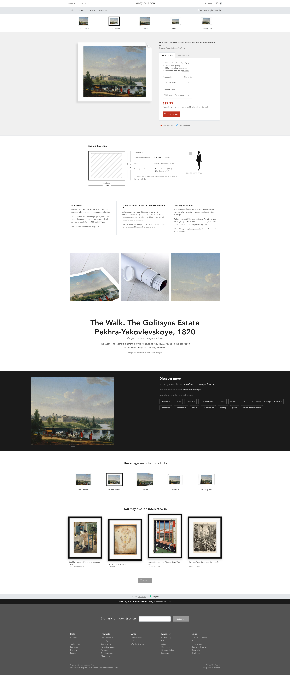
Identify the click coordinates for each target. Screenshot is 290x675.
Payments (74, 647)
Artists (92, 10)
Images (71, 3)
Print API (209, 665)
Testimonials (75, 644)
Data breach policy (199, 647)
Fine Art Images (207, 401)
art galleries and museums (133, 220)
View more (145, 580)
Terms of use (197, 644)
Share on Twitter (184, 125)
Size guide (188, 77)
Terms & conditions (199, 638)
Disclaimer (196, 653)
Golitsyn (233, 401)
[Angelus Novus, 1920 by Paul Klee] (125, 540)
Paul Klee (112, 566)
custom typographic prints (108, 668)
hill (244, 401)
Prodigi (217, 665)
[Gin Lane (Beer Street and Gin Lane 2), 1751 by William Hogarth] (205, 538)
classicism (191, 401)
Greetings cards (107, 653)
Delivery (177, 219)
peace (234, 407)
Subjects (82, 10)
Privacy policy (197, 641)
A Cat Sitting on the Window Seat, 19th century (164, 563)
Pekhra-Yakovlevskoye (252, 407)
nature (194, 407)
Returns (73, 653)
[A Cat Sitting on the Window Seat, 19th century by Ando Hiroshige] (165, 536)
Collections (103, 10)
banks (178, 401)
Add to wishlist (167, 125)
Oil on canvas (208, 407)
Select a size (177, 77)
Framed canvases (108, 647)
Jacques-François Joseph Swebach (172, 48)
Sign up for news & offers (119, 619)
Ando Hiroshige (154, 566)
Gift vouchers (136, 638)
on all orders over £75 (145, 602)
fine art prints (93, 226)
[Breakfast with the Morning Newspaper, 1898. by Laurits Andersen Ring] (85, 538)
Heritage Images (192, 389)
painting (223, 407)
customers (150, 227)
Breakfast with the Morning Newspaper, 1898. (84, 563)
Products (83, 3)
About (72, 641)
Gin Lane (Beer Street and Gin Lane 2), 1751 (203, 563)
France (222, 401)
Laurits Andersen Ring (76, 566)
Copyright (196, 650)
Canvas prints (106, 644)
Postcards (104, 650)
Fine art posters (107, 638)
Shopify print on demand (211, 668)
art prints (185, 71)
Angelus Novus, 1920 (117, 564)
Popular (71, 10)
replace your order (194, 229)
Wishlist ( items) (137, 644)
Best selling (166, 638)
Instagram (165, 653)
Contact (73, 638)
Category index (167, 650)
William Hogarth (194, 566)
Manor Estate (181, 407)
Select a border (169, 90)
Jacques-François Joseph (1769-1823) (266, 401)
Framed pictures (107, 641)
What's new (105, 656)
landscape (166, 407)
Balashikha (166, 401)
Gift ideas (135, 641)
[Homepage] (145, 4)
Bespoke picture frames (89, 668)
